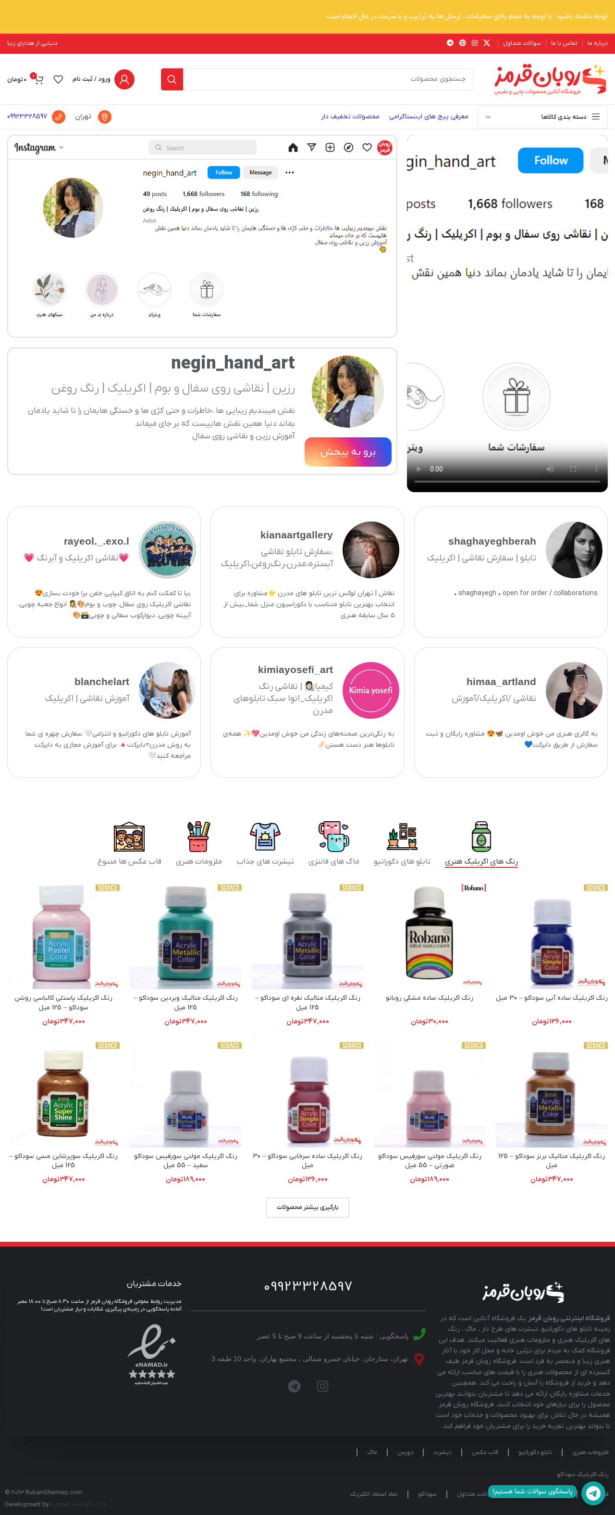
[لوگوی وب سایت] (550, 78)
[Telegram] (295, 1387)
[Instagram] (323, 1387)
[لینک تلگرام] (450, 44)
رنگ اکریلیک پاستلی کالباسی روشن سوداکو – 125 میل (63, 1002)
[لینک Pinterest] (462, 44)
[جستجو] (172, 79)
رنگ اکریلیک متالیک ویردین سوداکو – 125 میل (186, 1002)
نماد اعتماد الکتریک (374, 1494)
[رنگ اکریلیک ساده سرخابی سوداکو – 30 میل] (307, 1091)
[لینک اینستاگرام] (474, 44)
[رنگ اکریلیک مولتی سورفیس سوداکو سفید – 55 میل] (185, 1091)
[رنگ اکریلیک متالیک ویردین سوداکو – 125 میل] (185, 933)
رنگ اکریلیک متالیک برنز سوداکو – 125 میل (551, 1161)
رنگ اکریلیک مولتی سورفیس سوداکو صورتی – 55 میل (429, 1161)
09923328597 (27, 116)
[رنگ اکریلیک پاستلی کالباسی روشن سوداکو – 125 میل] (63, 933)
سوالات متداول (476, 1494)
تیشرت (442, 1452)
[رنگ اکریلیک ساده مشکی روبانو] (429, 933)
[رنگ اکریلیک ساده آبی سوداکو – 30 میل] (551, 933)
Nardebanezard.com (78, 1505)
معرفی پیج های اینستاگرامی (428, 116)
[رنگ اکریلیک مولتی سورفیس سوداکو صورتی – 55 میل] (429, 1091)
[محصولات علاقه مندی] (58, 79)
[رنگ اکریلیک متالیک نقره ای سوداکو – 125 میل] (307, 933)
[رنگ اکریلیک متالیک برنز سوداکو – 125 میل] (551, 1091)
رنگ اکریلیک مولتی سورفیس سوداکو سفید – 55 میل (185, 1161)
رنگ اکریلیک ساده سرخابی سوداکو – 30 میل (307, 1161)
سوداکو (427, 1494)
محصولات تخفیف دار (350, 116)
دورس (405, 1452)
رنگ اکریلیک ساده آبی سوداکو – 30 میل (552, 998)
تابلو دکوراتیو (535, 1452)
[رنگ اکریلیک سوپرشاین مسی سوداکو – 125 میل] (63, 1091)
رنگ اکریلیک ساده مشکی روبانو (429, 998)
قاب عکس (485, 1452)
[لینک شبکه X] (486, 44)
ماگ (372, 1452)
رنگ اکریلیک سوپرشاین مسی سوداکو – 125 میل (63, 1161)
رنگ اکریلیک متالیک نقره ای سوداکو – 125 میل (307, 1002)
